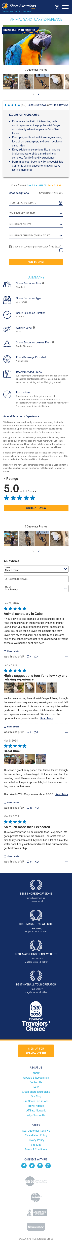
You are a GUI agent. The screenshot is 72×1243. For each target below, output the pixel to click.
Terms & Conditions (36, 1149)
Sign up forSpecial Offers (36, 1050)
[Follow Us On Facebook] (24, 1165)
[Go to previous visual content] (33, 93)
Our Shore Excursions (36, 1101)
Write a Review (59, 105)
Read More (46, 718)
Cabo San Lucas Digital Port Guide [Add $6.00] (37, 246)
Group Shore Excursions (36, 1091)
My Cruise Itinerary (51, 193)
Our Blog (36, 1096)
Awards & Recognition (36, 1077)
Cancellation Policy (36, 1135)
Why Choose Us (36, 1115)
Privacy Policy (36, 1140)
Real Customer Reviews (36, 1130)
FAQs (36, 1087)
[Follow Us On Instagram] (40, 1165)
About (36, 1073)
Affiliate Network (36, 1110)
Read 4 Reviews (37, 105)
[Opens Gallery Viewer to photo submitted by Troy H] (26, 81)
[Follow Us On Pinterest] (48, 1165)
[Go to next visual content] (38, 93)
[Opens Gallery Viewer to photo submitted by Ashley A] (10, 81)
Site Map (36, 1144)
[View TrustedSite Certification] (36, 1227)
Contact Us (36, 1082)
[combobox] (36, 569)
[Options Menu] (66, 657)
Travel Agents (36, 1105)
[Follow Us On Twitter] (32, 1165)
